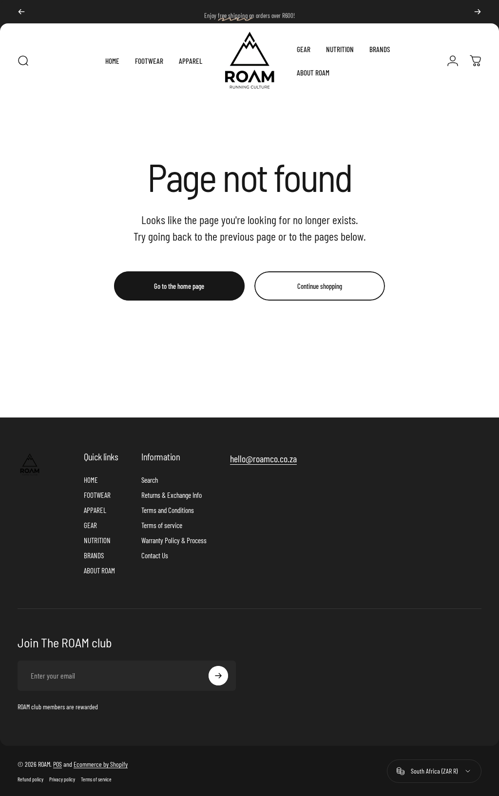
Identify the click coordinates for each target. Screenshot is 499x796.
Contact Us (154, 555)
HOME (91, 479)
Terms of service (161, 525)
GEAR (90, 525)
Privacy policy (62, 779)
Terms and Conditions (167, 510)
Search (149, 479)
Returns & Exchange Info (171, 495)
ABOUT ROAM (99, 570)
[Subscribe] (218, 675)
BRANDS (94, 555)
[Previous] (21, 11)
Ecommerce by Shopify (101, 764)
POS (57, 764)
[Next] (477, 11)
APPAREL (95, 510)
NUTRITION (97, 540)
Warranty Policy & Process (174, 540)
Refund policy (30, 779)
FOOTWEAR (97, 495)
